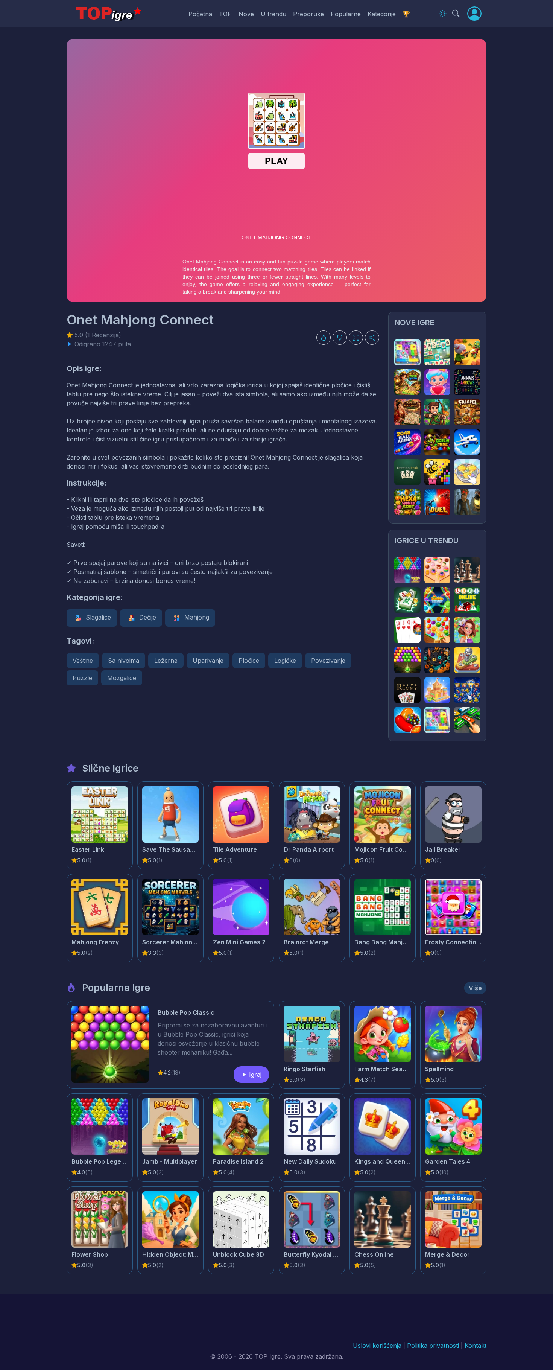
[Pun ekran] (356, 337)
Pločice (249, 660)
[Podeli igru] (372, 337)
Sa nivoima (123, 660)
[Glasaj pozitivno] (323, 337)
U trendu (273, 14)
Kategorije (382, 14)
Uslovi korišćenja (377, 1345)
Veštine (83, 660)
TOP (225, 14)
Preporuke (308, 14)
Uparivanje (208, 660)
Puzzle (82, 678)
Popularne (346, 14)
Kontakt (475, 1345)
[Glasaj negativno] (340, 337)
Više (475, 988)
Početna (200, 14)
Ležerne (166, 660)
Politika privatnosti (433, 1345)
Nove (246, 14)
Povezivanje (328, 660)
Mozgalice (121, 678)
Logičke (285, 660)
